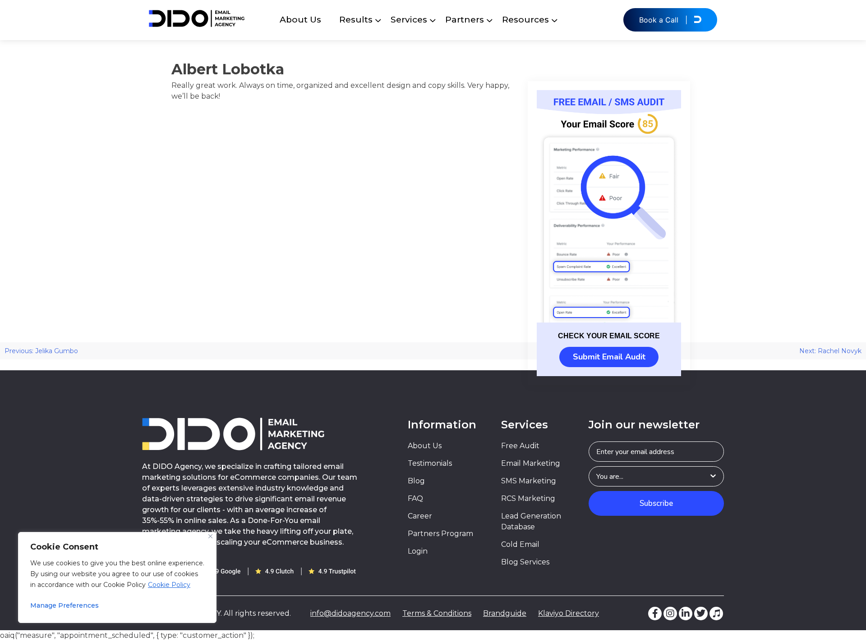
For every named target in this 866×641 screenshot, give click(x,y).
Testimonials (430, 463)
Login (418, 551)
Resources (525, 19)
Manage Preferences (64, 605)
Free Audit (520, 445)
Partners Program (440, 533)
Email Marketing (530, 463)
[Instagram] (670, 613)
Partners (464, 19)
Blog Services (525, 562)
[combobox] (652, 476)
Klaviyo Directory (568, 613)
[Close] (210, 536)
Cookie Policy (169, 585)
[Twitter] (701, 613)
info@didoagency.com (350, 613)
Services (409, 19)
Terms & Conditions (436, 613)
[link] (609, 206)
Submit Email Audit (609, 356)
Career (420, 516)
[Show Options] (713, 476)
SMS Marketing (528, 481)
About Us (300, 19)
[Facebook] (655, 613)
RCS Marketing (528, 498)
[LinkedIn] (685, 613)
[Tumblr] (716, 613)
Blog (416, 481)
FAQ (415, 498)
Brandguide (504, 613)
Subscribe (656, 503)
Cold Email (520, 544)
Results (356, 19)
